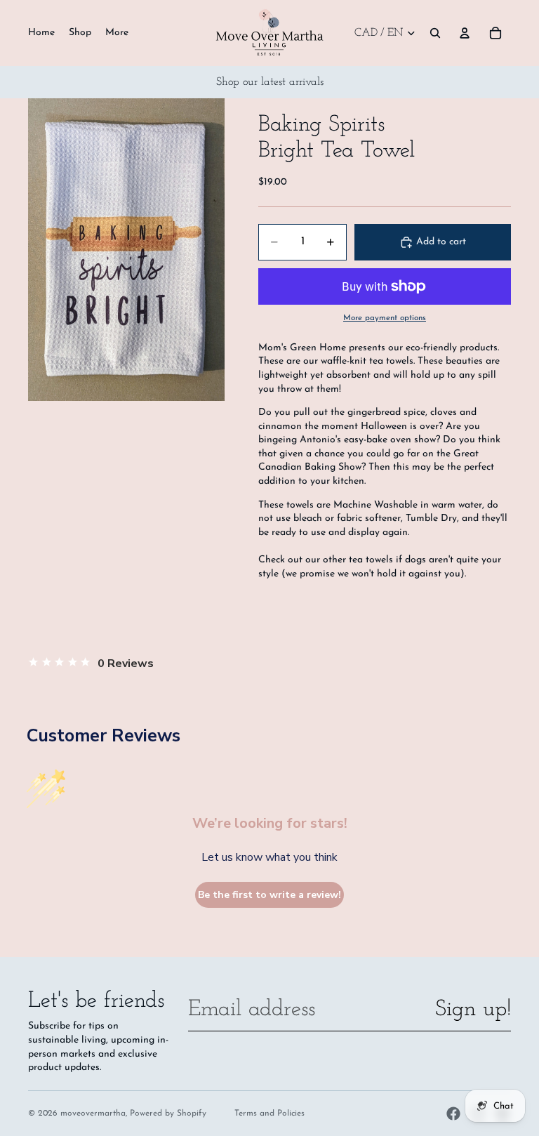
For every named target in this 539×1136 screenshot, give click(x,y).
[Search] (435, 33)
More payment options (384, 318)
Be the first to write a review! (269, 894)
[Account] (464, 33)
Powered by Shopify (168, 1113)
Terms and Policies (269, 1113)
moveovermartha (93, 1113)
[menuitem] (116, 33)
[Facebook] (453, 1113)
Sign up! (473, 1009)
